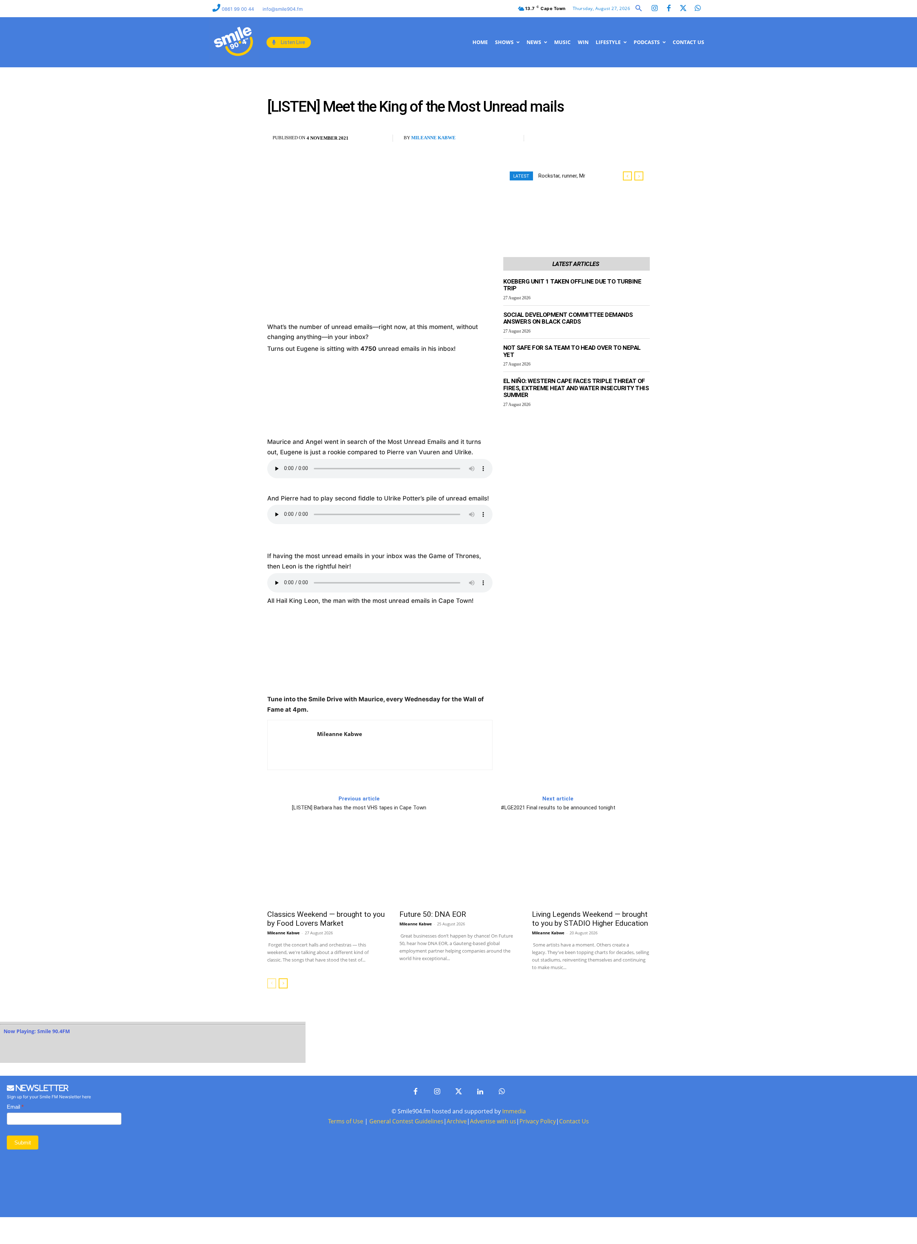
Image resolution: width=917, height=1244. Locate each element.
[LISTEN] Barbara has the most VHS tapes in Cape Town (359, 807)
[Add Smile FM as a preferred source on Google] (621, 141)
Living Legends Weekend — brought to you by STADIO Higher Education (590, 919)
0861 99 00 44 (238, 9)
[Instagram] (654, 8)
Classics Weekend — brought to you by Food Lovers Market (326, 919)
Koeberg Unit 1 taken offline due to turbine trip (572, 285)
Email (15, 1107)
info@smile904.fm (283, 9)
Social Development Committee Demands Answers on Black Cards (568, 318)
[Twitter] (683, 8)
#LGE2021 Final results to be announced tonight (558, 807)
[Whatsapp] (697, 8)
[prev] (627, 175)
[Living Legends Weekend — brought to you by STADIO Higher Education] (591, 867)
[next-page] (283, 983)
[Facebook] (669, 8)
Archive (457, 1121)
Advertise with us (493, 1121)
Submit (22, 1142)
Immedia (514, 1111)
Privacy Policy (537, 1121)
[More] (591, 138)
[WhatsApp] (575, 138)
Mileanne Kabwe (433, 137)
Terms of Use (345, 1121)
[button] (638, 8)
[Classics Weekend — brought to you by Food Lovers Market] (326, 867)
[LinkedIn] (480, 1092)
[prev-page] (271, 983)
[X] (558, 138)
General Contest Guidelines (406, 1121)
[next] (638, 175)
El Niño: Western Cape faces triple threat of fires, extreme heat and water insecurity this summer (576, 387)
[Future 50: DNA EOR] (458, 867)
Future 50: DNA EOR (432, 914)
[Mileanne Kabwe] (292, 745)
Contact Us (574, 1121)
